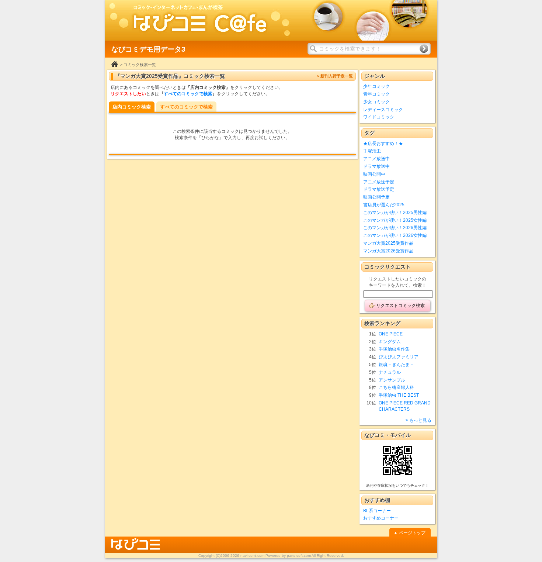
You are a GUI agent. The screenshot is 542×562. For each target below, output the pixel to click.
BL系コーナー (377, 510)
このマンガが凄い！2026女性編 (395, 235)
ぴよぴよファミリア (398, 356)
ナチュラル (390, 372)
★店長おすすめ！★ (383, 143)
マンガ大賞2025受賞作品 (388, 243)
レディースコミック (383, 109)
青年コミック (376, 94)
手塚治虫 (372, 151)
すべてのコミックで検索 (188, 93)
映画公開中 (374, 174)
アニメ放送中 (376, 158)
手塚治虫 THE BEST (399, 395)
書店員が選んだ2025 (383, 204)
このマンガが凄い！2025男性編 (395, 212)
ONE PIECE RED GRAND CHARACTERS (405, 406)
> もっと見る (418, 420)
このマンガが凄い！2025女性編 (395, 220)
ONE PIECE (391, 334)
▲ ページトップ (409, 532)
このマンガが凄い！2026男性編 (395, 227)
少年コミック (376, 86)
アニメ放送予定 (378, 182)
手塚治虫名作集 (394, 349)
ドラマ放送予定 (378, 189)
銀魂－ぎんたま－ (396, 364)
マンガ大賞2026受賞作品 (388, 251)
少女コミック (376, 101)
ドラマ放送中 (376, 166)
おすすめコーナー (381, 518)
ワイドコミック (378, 117)
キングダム (390, 341)
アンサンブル (392, 380)
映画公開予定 (376, 197)
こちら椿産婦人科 (396, 387)
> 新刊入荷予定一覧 (335, 76)
